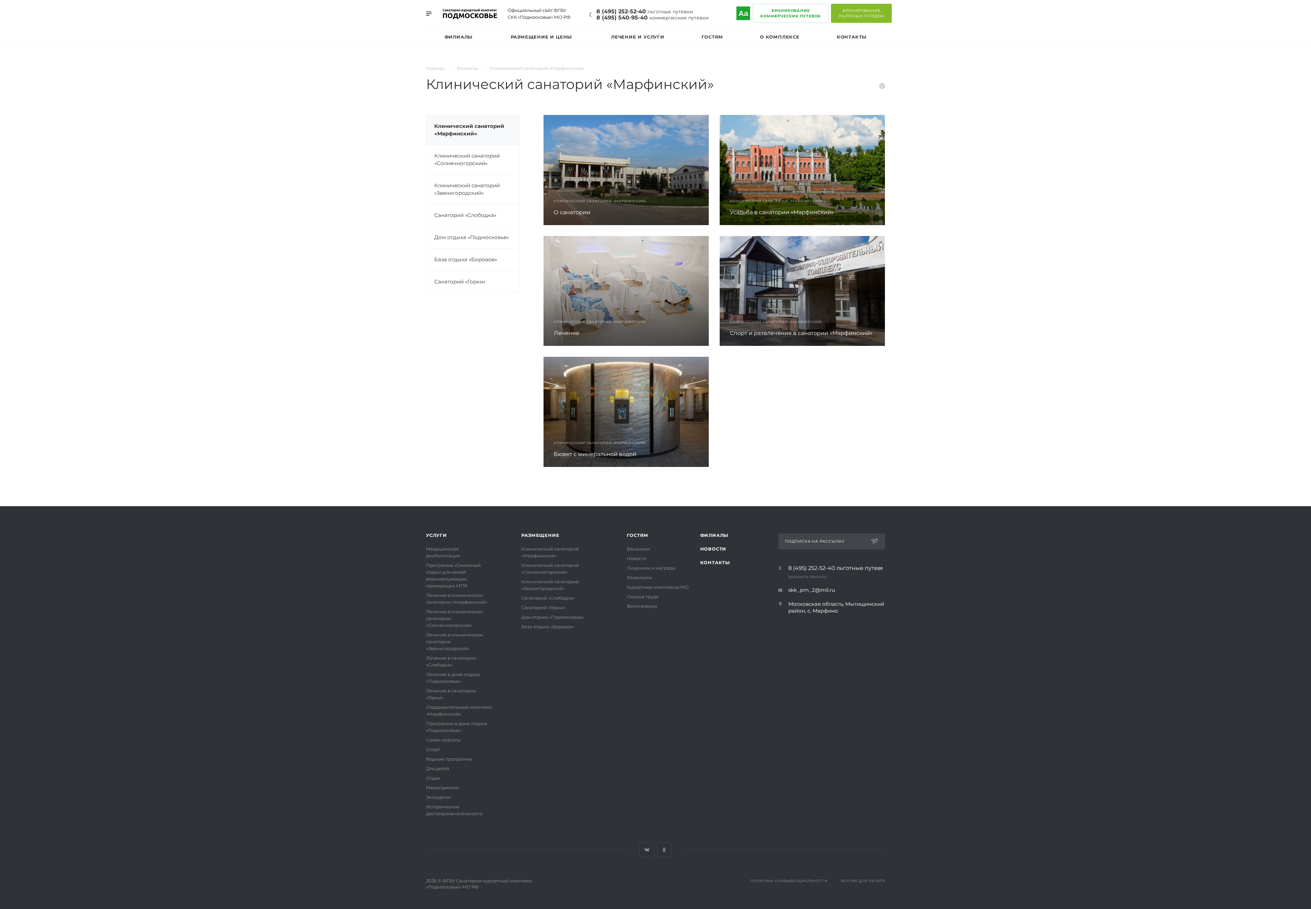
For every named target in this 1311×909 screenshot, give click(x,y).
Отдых (433, 778)
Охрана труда (643, 596)
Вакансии (638, 549)
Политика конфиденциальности (789, 881)
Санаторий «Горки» (459, 281)
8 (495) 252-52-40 (644, 11)
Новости (636, 558)
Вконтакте (646, 849)
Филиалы (714, 535)
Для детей (437, 768)
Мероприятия (442, 787)
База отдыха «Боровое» (465, 259)
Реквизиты (639, 577)
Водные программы (449, 759)
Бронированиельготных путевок (861, 13)
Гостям (637, 535)
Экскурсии (438, 797)
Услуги (436, 535)
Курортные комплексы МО (658, 587)
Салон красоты (443, 740)
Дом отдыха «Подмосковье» (471, 237)
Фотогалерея (642, 606)
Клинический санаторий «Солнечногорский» (467, 159)
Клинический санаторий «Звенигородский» (467, 189)
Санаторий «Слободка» (465, 215)
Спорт (433, 749)
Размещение (540, 535)
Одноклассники (664, 849)
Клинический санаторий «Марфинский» (469, 130)
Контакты (715, 562)
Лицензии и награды (651, 568)
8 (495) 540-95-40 (652, 17)
